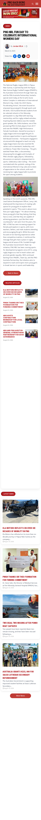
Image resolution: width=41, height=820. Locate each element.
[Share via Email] (28, 56)
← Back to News (12, 273)
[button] (4, 13)
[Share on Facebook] (15, 56)
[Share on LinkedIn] (19, 56)
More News (20, 696)
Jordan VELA (18, 46)
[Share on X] (23, 56)
